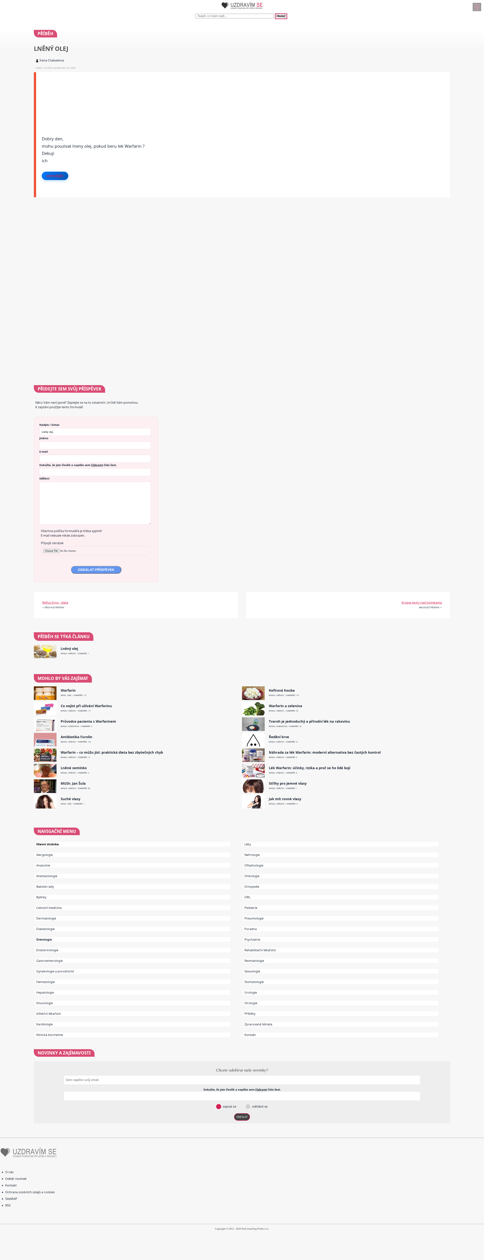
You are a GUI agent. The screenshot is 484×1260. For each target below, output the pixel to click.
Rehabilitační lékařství (260, 950)
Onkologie (251, 876)
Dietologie (44, 939)
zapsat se (229, 1106)
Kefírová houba (282, 690)
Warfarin (68, 690)
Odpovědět (55, 175)
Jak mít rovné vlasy (285, 799)
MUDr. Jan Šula (73, 783)
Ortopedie (251, 886)
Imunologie (44, 1003)
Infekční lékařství (48, 1014)
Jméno (43, 438)
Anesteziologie (46, 876)
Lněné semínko (74, 768)
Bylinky (41, 897)
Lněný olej (69, 648)
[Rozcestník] (477, 7)
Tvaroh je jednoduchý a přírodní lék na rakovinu (309, 721)
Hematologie (45, 982)
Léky (247, 844)
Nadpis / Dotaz (49, 425)
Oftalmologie (253, 865)
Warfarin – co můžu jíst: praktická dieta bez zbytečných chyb (112, 752)
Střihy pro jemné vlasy (288, 783)
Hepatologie (45, 992)
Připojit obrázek (52, 543)
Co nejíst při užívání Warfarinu (86, 706)
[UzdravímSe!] (242, 10)
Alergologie (44, 855)
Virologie (250, 1003)
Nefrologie (252, 855)
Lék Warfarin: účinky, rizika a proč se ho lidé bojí (309, 768)
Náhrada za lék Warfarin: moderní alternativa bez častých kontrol (325, 752)
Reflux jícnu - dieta (55, 603)
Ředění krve (279, 737)
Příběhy (249, 1014)
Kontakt (250, 1035)
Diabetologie (45, 929)
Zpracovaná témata (258, 1024)
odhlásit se (259, 1106)
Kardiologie (44, 1024)
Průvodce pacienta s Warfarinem (88, 721)
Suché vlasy (70, 799)
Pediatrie (250, 908)
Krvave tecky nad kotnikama (422, 603)
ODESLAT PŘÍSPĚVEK (96, 570)
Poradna (250, 929)
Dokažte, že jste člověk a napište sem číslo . (78, 465)
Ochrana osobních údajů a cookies (30, 1192)
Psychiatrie (252, 939)
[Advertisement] (149, 98)
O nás (9, 1172)
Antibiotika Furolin (76, 737)
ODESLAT (242, 1117)
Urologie (250, 992)
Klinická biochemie (49, 1035)
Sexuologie (252, 971)
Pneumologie (254, 918)
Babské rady (45, 886)
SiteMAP (11, 1199)
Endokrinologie (47, 950)
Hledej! (281, 16)
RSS (8, 1205)
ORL (247, 897)
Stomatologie (254, 982)
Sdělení (44, 478)
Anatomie (43, 865)
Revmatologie (254, 961)
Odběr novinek (16, 1179)
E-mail (43, 451)
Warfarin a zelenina (285, 706)
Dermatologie (46, 918)
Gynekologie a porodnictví (55, 971)
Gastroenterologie (49, 961)
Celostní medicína (49, 908)
